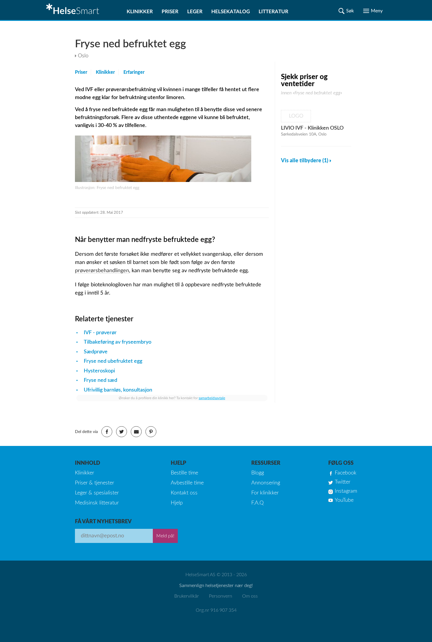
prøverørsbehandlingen (102, 270)
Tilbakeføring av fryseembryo (117, 342)
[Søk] (346, 10)
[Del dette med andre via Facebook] (106, 431)
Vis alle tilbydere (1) (304, 160)
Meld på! (165, 536)
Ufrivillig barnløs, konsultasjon (118, 390)
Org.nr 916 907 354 (216, 610)
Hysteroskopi (99, 371)
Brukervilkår (186, 596)
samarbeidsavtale (212, 398)
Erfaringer (134, 72)
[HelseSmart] (73, 10)
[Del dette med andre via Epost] (136, 431)
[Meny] (373, 10)
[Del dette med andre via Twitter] (121, 431)
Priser (170, 11)
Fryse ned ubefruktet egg (113, 361)
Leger (194, 11)
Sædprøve (96, 352)
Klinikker (140, 11)
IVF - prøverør (100, 332)
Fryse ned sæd (100, 380)
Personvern (220, 596)
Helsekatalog (230, 11)
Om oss (250, 596)
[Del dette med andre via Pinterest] (150, 431)
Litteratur (273, 11)
